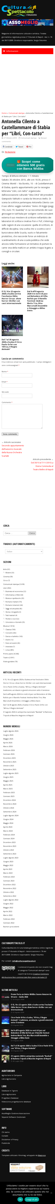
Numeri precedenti (11, 926)
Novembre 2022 (9, 888)
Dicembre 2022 (9, 884)
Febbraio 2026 (9, 750)
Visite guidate (8, 661)
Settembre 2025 (9, 769)
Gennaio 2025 (8, 796)
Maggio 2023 (8, 865)
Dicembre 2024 (9, 800)
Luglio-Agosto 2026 (10, 731)
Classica (8, 629)
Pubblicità (6, 1143)
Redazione (10, 151)
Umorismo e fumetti (14, 622)
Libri (5, 588)
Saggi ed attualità (12, 609)
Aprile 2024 (7, 827)
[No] (51, 1192)
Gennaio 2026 (8, 754)
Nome (5, 371)
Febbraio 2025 (9, 792)
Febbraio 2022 (9, 919)
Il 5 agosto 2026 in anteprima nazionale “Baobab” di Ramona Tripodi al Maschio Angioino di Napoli (31, 1057)
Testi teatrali (10, 615)
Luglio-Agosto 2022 (10, 900)
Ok (20, 1199)
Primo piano (8, 654)
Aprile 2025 (7, 785)
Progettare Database (10, 1098)
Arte (5, 569)
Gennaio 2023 (8, 881)
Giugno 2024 (8, 819)
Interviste (9, 647)
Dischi (8, 640)
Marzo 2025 (8, 788)
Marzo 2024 (8, 831)
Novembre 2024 (9, 804)
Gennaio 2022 (8, 923)
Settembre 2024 (9, 811)
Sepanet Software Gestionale (14, 1117)
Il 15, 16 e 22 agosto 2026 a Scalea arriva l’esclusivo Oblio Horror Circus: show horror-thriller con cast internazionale (11, 297)
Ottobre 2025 (8, 765)
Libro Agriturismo (9, 1079)
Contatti (5, 1136)
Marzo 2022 (8, 915)
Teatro (6, 657)
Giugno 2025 (8, 777)
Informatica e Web (13, 595)
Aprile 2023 (7, 869)
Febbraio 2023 (9, 877)
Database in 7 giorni (10, 1091)
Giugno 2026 (8, 735)
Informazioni (12, 51)
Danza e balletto (12, 636)
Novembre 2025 (9, 762)
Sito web (5, 392)
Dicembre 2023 (9, 842)
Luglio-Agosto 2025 (10, 773)
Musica (6, 626)
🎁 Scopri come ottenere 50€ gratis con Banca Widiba (26, 165)
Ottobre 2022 (8, 892)
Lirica (8, 650)
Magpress (42, 1155)
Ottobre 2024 (8, 808)
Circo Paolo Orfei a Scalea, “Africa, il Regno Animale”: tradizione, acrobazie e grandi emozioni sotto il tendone (32, 1020)
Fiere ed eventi (11, 643)
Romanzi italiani (12, 602)
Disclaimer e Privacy (10, 1139)
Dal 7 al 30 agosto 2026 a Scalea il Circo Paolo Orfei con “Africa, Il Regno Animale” (12, 344)
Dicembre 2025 (9, 758)
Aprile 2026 (7, 742)
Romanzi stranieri (12, 605)
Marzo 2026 (8, 746)
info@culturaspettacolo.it (24, 961)
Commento (7, 402)
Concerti (9, 633)
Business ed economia (14, 591)
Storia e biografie (12, 612)
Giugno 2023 (8, 861)
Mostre (8, 573)
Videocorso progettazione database (16, 1101)
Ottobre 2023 (8, 850)
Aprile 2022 (7, 911)
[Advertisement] (27, 82)
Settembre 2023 (9, 854)
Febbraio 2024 (9, 835)
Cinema (6, 576)
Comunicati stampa (29, 138)
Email (4, 382)
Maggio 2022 (8, 907)
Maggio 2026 (8, 739)
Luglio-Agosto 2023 (10, 858)
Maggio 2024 (8, 823)
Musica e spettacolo (13, 598)
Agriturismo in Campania (12, 1075)
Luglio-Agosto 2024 (10, 815)
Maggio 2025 (8, 781)
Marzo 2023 (8, 873)
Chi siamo (6, 1132)
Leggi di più (32, 1199)
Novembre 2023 (9, 846)
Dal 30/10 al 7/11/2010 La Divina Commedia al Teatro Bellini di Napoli (42, 466)
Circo (5, 580)
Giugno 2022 (8, 903)
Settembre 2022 (9, 896)
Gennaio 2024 (8, 838)
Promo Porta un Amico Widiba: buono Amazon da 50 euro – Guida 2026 (31, 995)
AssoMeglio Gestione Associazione (16, 1113)
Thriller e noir (11, 619)
